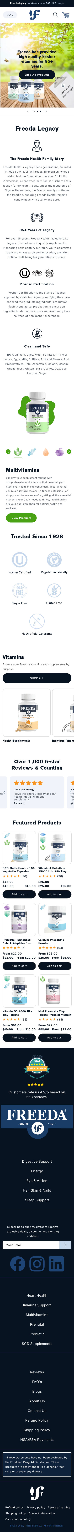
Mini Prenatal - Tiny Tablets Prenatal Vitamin (54, 1013)
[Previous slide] (28, 111)
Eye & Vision (37, 1181)
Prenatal (37, 1324)
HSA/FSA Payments (37, 1440)
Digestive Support (37, 1161)
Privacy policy (36, 1507)
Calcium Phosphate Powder (51, 941)
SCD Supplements (37, 1344)
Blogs (37, 1391)
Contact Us (37, 1411)
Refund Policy (37, 1420)
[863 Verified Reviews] (37, 1080)
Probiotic (37, 1334)
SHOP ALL (37, 678)
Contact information (42, 1513)
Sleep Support (37, 1200)
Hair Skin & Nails (37, 1190)
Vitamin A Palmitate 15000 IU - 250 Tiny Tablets (52, 870)
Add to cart (19, 965)
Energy (37, 1171)
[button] (10, 14)
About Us (37, 1401)
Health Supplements (16, 740)
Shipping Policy (37, 1430)
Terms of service (59, 1507)
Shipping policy (15, 1513)
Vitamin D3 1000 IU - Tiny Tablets (17, 1013)
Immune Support (37, 1305)
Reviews (37, 1372)
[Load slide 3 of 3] (40, 111)
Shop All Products (37, 74)
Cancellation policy (18, 1519)
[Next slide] (46, 111)
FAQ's (37, 1382)
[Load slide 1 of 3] (34, 111)
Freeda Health (32, 1526)
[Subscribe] (65, 1245)
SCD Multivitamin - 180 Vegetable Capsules (19, 870)
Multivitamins (37, 1315)
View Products (21, 518)
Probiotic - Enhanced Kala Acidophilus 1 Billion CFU (17, 941)
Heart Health (37, 1295)
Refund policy (14, 1507)
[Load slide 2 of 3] (37, 111)
